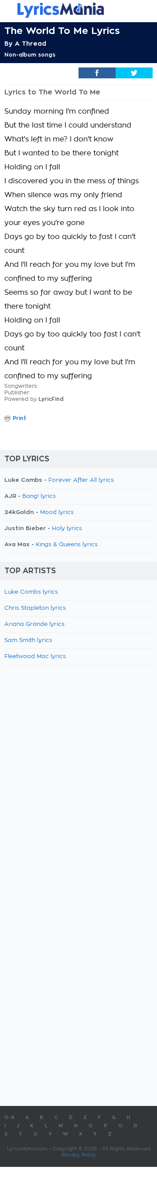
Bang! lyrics (39, 496)
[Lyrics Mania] (78, 10)
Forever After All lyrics (81, 480)
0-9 (9, 1117)
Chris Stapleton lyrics (35, 608)
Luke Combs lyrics (31, 592)
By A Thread (25, 43)
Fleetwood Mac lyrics (35, 656)
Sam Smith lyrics (28, 640)
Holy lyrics (67, 528)
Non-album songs (29, 54)
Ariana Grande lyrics (34, 624)
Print (19, 418)
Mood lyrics (57, 512)
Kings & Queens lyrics (67, 545)
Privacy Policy (78, 1155)
